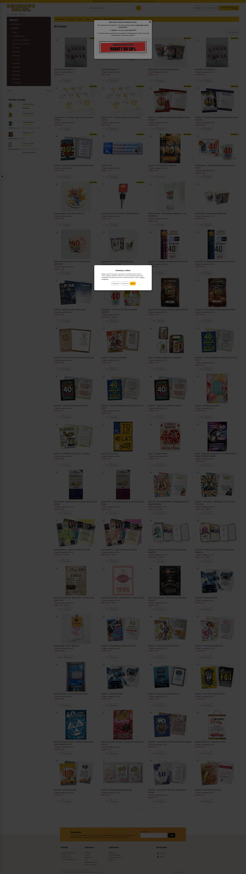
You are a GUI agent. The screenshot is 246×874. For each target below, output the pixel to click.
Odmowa (125, 283)
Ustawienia (115, 283)
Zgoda (133, 283)
